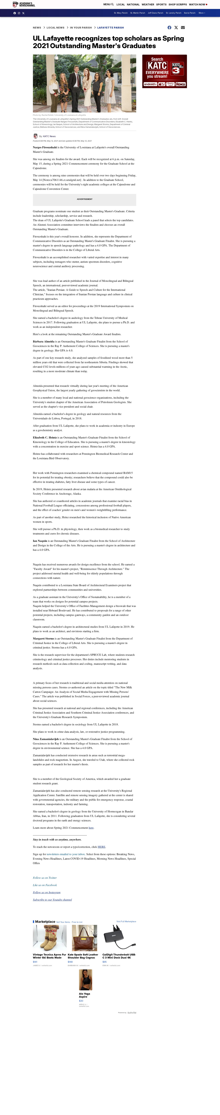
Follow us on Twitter (45, 877)
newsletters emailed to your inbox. (66, 854)
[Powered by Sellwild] (132, 1013)
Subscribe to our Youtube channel (52, 899)
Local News (56, 27)
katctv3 (15, 13)
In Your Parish (81, 27)
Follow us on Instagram (46, 892)
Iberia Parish (189, 12)
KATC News (49, 136)
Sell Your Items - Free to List (69, 922)
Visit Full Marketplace (126, 922)
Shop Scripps (178, 4)
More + (202, 12)
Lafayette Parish (110, 27)
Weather (148, 4)
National (133, 4)
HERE (101, 847)
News (37, 27)
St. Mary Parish (121, 12)
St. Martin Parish (137, 12)
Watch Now (197, 4)
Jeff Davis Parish (155, 12)
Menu (107, 4)
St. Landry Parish (173, 12)
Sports (161, 4)
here (91, 827)
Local (121, 4)
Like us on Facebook (45, 885)
